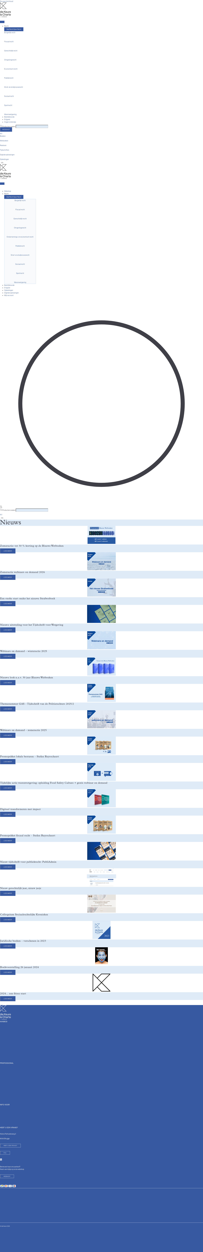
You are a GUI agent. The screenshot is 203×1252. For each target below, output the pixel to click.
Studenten (4, 1117)
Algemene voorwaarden (8, 1251)
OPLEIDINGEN (5, 1219)
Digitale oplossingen (7, 155)
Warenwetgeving (10, 114)
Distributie (4, 1101)
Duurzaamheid (5, 1094)
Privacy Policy (5, 1242)
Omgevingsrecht (10, 60)
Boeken (2, 136)
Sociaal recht (9, 96)
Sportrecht (8, 105)
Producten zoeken (9, 126)
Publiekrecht (8, 78)
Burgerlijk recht (9, 32)
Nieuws (2, 1082)
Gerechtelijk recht (10, 51)
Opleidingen (4, 159)
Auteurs (3, 1111)
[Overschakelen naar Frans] (1, 162)
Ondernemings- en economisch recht (20, 237)
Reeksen (3, 145)
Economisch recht (10, 69)
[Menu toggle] (2, 22)
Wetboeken (4, 141)
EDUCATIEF (4, 1201)
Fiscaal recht (9, 42)
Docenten (3, 1123)
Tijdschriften (4, 150)
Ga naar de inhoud (6, 1)
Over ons (3, 1069)
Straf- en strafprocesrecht (13, 87)
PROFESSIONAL (6, 1210)
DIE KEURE (4, 1192)
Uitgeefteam (4, 1076)
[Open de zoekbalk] (1, 507)
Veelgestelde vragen (7, 1088)
